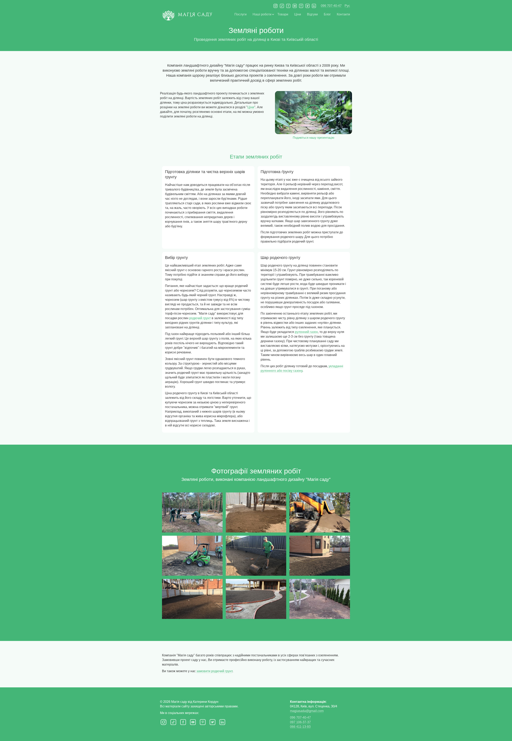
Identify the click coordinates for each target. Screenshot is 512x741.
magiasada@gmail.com (307, 711)
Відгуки (312, 14)
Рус (347, 5)
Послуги (240, 14)
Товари (282, 14)
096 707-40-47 (331, 5)
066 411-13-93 (300, 726)
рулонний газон (306, 332)
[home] (187, 16)
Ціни (297, 14)
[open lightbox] (192, 512)
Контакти (343, 14)
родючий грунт (200, 318)
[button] (262, 14)
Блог (327, 14)
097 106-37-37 (300, 722)
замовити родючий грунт (214, 671)
